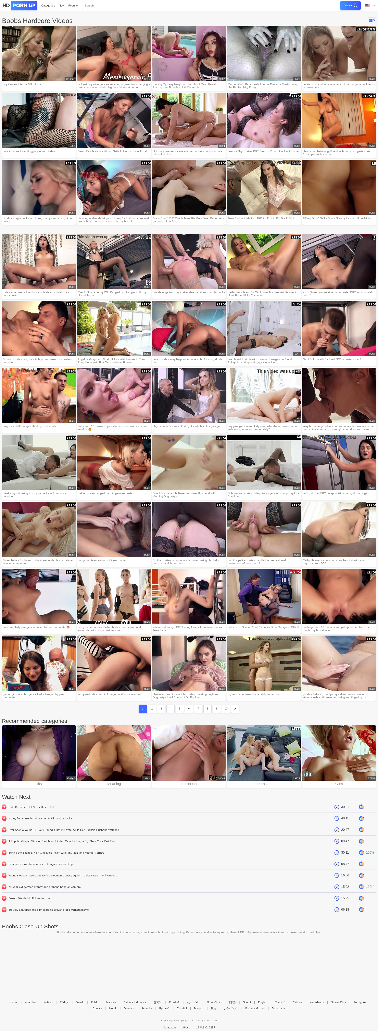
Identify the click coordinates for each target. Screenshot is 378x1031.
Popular (73, 5)
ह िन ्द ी (231, 1008)
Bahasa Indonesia (135, 1002)
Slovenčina (213, 1002)
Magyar (199, 1008)
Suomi (247, 1002)
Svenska (146, 1008)
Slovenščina (338, 1002)
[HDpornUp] (19, 5)
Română (174, 1002)
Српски (97, 1008)
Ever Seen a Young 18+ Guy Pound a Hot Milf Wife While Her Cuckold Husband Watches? (64, 829)
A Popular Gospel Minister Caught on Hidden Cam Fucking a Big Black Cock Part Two (61, 841)
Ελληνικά (279, 1002)
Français (111, 1002)
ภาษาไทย (30, 1002)
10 (226, 708)
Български (278, 1008)
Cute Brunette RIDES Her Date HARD (31, 807)
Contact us (169, 1027)
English (262, 1002)
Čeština (297, 1002)
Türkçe (64, 1002)
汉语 (213, 1008)
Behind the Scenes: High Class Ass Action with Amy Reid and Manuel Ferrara (56, 852)
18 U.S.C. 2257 (205, 1027)
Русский (164, 1008)
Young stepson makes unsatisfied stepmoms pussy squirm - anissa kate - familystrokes (62, 875)
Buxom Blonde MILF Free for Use (29, 898)
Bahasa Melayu (255, 1008)
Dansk (80, 1002)
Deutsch (129, 1008)
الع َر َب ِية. (193, 1002)
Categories (48, 5)
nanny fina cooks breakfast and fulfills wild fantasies (40, 818)
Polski (94, 1002)
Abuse (186, 1027)
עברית (14, 1002)
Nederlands (316, 1002)
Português (359, 1002)
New (61, 5)
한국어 (157, 1002)
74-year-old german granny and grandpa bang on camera (44, 886)
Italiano (48, 1002)
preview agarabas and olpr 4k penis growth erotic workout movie (48, 909)
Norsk (113, 1008)
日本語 (231, 1002)
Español (182, 1008)
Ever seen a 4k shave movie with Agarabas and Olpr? (41, 864)
